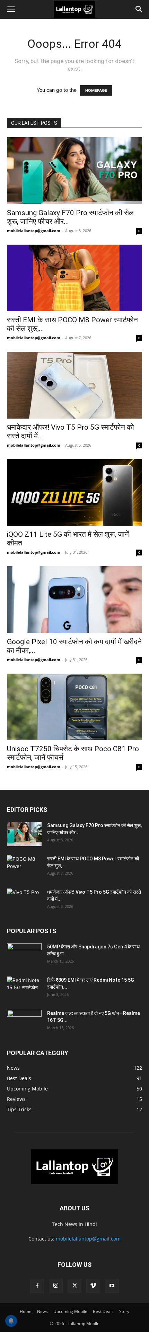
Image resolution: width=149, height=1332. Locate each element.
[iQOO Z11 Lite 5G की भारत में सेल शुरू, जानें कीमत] (74, 492)
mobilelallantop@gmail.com (33, 230)
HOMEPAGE (96, 90)
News (42, 1311)
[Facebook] (37, 1286)
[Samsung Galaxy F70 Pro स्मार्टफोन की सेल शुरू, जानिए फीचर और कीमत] (74, 170)
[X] (74, 1286)
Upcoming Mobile (70, 1311)
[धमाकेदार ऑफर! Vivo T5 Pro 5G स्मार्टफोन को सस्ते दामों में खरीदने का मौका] (74, 385)
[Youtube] (112, 1286)
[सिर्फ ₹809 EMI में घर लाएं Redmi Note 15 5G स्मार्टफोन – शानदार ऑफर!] (24, 986)
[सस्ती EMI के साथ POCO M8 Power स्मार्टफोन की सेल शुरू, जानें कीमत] (74, 278)
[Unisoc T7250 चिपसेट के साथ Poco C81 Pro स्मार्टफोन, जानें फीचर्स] (74, 707)
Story (124, 1311)
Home (26, 1311)
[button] (11, 9)
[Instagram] (56, 1285)
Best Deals (103, 1311)
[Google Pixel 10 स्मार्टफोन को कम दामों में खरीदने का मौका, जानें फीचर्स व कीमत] (74, 599)
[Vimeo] (93, 1286)
